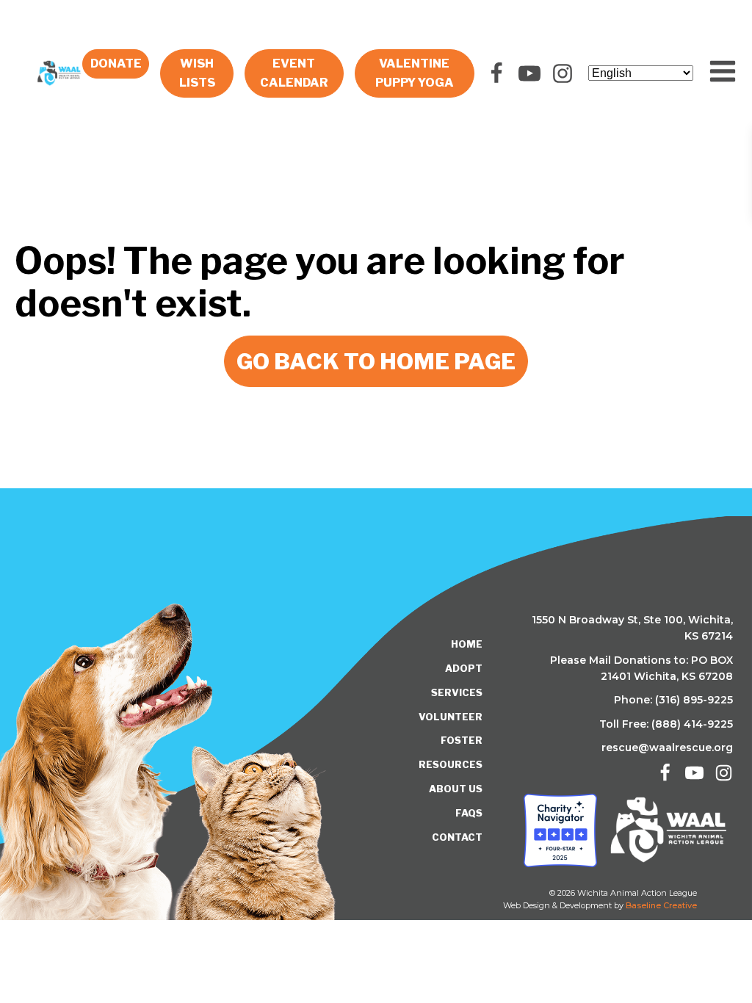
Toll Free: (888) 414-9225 (666, 724)
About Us (455, 788)
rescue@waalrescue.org (667, 747)
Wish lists (197, 73)
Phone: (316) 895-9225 (673, 699)
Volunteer (450, 717)
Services (456, 692)
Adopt (463, 668)
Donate (116, 63)
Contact (457, 837)
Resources (450, 764)
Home (466, 644)
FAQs (468, 813)
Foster (461, 740)
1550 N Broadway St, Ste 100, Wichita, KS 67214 (632, 627)
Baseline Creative (661, 905)
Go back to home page (376, 361)
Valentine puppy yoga (414, 73)
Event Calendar (294, 73)
